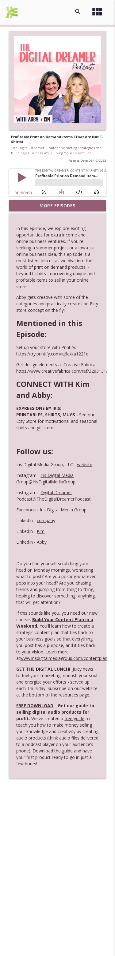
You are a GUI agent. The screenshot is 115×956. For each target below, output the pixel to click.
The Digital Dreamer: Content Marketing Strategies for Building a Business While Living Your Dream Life (56, 150)
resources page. (74, 695)
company (46, 520)
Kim (40, 531)
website (84, 464)
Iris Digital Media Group (63, 510)
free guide (74, 718)
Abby (42, 542)
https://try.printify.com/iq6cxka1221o (52, 354)
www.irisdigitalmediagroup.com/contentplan (63, 658)
